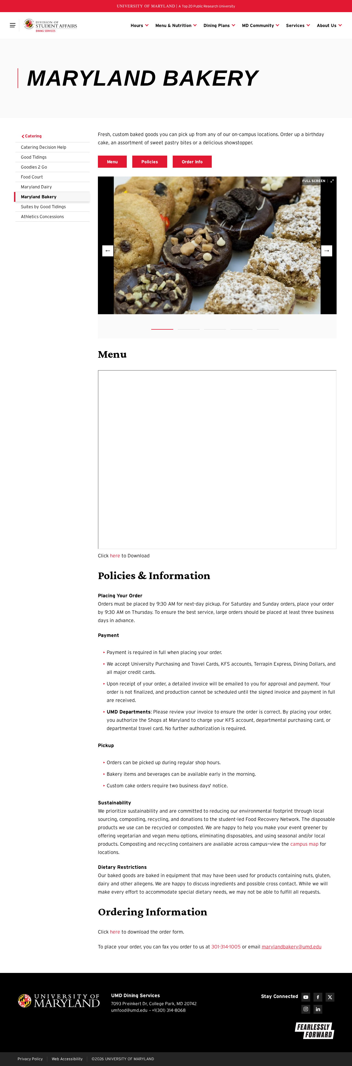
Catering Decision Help (43, 147)
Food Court (32, 176)
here (115, 555)
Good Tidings (33, 156)
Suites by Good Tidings (43, 206)
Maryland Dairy (36, 186)
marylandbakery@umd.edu (291, 947)
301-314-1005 (226, 947)
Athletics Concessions (42, 216)
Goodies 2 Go (34, 166)
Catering (33, 136)
